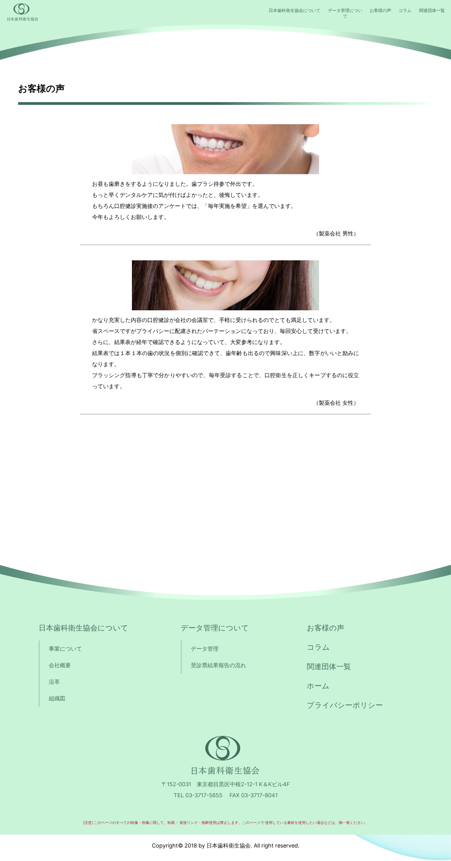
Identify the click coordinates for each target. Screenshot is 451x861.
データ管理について (345, 13)
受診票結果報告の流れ (218, 665)
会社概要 (60, 665)
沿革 (54, 682)
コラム (405, 10)
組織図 (57, 698)
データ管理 (204, 648)
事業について (65, 648)
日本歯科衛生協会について (294, 10)
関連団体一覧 (432, 10)
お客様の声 (380, 10)
